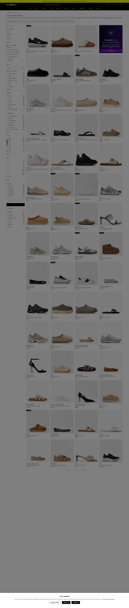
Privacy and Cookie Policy (108, 599)
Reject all (66, 602)
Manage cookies (55, 602)
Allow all (76, 602)
